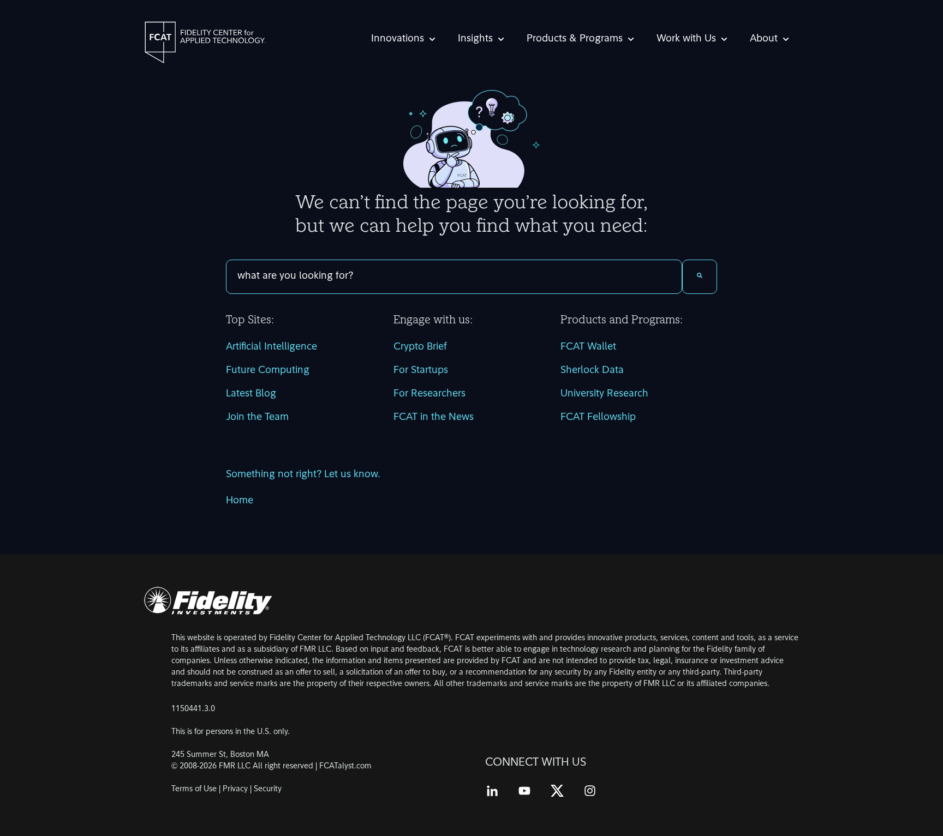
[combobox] (454, 277)
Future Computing (267, 371)
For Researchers (429, 394)
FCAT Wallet (588, 347)
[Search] (699, 277)
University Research (604, 394)
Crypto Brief (420, 347)
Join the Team (257, 418)
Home (239, 501)
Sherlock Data (592, 371)
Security (268, 789)
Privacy (235, 789)
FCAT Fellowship (598, 418)
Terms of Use (194, 789)
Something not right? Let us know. (303, 475)
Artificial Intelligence (271, 347)
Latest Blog (251, 394)
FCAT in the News (433, 418)
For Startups (420, 371)
